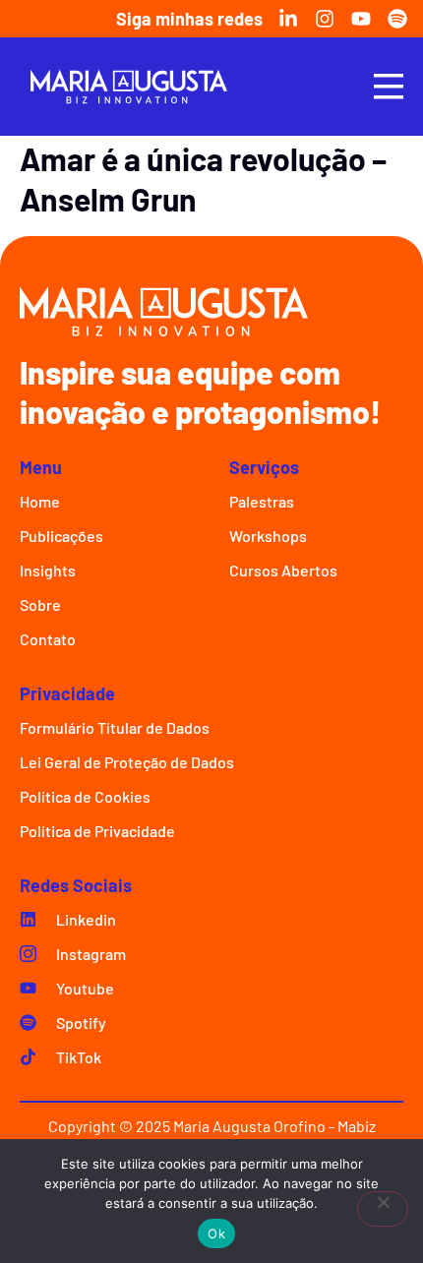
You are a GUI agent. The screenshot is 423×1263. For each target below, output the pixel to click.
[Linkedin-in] (288, 18)
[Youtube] (361, 18)
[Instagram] (324, 18)
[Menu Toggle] (388, 86)
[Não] (382, 1209)
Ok (216, 1233)
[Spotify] (397, 18)
